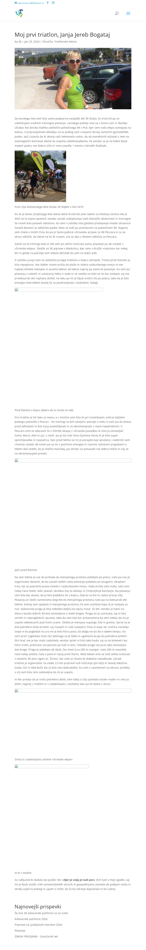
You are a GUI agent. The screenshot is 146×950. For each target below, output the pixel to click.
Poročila (48, 41)
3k (19, 41)
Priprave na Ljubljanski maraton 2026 (38, 924)
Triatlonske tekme (65, 41)
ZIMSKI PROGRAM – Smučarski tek (36, 936)
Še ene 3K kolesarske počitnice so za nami (41, 913)
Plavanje (20, 930)
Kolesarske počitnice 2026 (31, 919)
